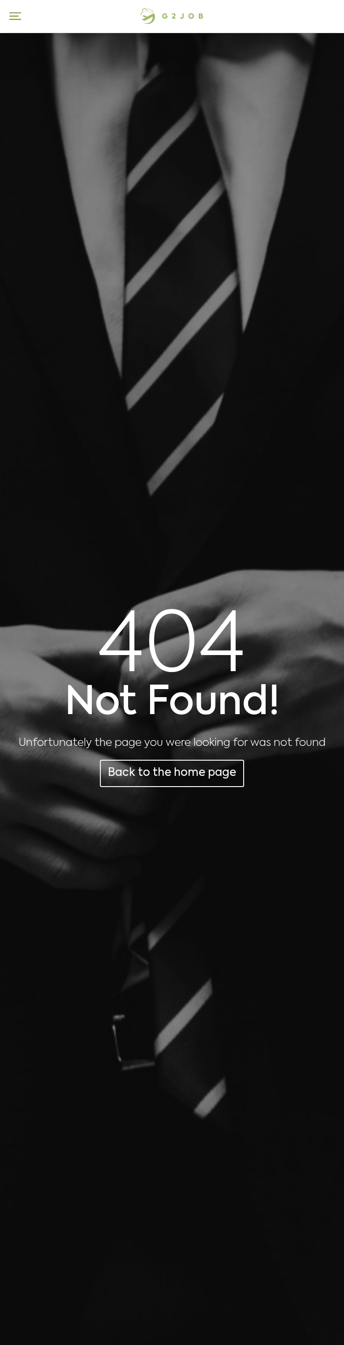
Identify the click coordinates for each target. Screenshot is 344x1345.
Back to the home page (172, 773)
